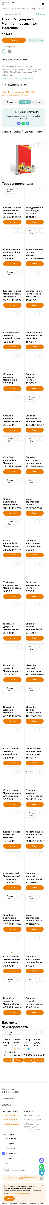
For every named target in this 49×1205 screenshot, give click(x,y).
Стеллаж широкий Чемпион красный (30, 378)
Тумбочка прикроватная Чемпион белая (34, 959)
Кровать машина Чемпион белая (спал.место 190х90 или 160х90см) (34, 837)
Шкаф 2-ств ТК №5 (17, 1044)
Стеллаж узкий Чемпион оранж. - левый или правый (34, 337)
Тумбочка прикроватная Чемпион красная (33, 586)
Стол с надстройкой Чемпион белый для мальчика (34, 919)
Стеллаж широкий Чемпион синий (11, 377)
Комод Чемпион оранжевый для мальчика (11, 252)
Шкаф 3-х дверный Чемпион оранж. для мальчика (34, 711)
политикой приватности (20, 1193)
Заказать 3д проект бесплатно (23, 1177)
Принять (9, 1198)
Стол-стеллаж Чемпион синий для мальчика (34, 751)
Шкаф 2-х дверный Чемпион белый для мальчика (34, 628)
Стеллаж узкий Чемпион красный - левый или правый (12, 337)
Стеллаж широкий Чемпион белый (34, 876)
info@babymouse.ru (10, 1124)
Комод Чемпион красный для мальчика (34, 210)
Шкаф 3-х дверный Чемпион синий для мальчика (34, 669)
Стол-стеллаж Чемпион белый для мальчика (11, 959)
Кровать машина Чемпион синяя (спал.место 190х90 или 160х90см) (12, 213)
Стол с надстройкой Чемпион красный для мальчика (32, 504)
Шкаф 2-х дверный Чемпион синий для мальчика (11, 628)
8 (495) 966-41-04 (10, 1115)
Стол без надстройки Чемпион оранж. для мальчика (34, 461)
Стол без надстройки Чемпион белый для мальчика (11, 919)
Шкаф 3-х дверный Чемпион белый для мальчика (11, 1002)
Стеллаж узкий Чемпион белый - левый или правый (11, 877)
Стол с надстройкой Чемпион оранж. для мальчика (12, 545)
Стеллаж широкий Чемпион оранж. (12, 418)
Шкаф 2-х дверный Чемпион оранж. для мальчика (12, 669)
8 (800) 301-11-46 (10, 1120)
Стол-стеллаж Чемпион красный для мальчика (11, 753)
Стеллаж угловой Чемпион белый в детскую (34, 1002)
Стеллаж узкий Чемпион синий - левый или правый (34, 295)
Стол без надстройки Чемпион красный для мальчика (10, 463)
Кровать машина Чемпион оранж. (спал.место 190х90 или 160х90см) (12, 296)
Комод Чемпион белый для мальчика (11, 834)
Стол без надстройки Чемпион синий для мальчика (34, 420)
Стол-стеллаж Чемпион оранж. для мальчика (12, 793)
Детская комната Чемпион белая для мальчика (34, 794)
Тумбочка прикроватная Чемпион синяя (34, 543)
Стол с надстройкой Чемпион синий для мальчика (11, 503)
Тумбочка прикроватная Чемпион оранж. (12, 585)
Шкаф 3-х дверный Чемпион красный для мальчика (10, 712)
